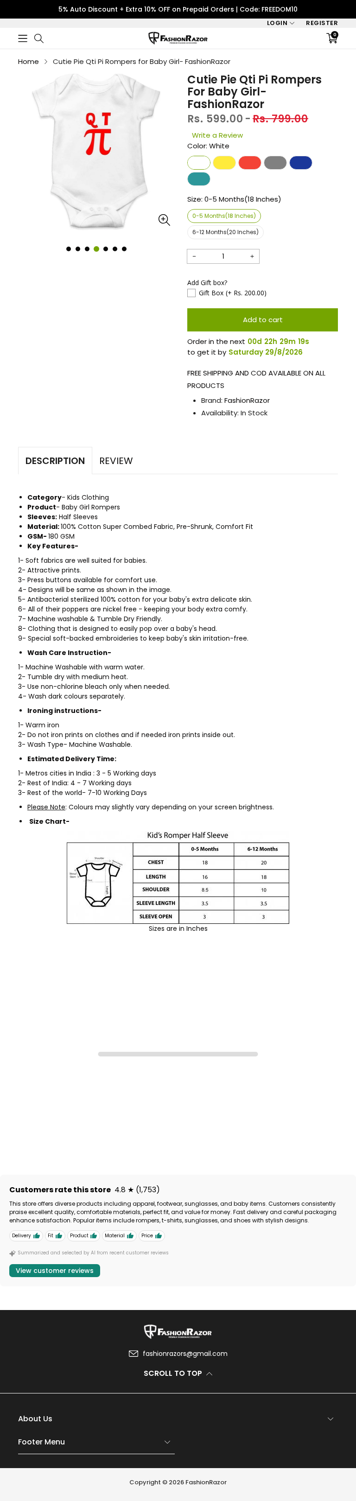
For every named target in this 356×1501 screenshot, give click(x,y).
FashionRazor (247, 400)
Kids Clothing (88, 497)
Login (277, 23)
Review (116, 460)
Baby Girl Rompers (91, 507)
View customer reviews (55, 1270)
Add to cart (263, 319)
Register (322, 23)
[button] (22, 38)
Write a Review (217, 135)
